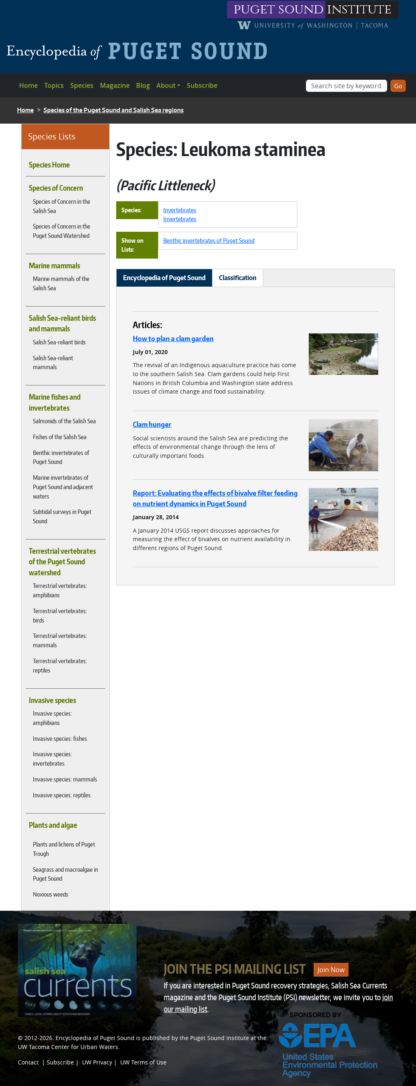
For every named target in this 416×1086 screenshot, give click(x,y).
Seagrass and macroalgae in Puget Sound (65, 874)
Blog (143, 85)
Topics (54, 85)
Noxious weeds (50, 894)
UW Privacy (97, 1062)
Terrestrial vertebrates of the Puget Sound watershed (62, 561)
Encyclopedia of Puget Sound (95, 1038)
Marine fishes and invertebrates (54, 402)
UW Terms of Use (143, 1062)
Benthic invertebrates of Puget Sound (61, 457)
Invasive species (52, 700)
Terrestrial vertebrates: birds (60, 615)
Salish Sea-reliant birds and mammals (62, 323)
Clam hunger (152, 424)
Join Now (331, 969)
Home (28, 85)
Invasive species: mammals (65, 779)
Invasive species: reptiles (62, 795)
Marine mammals (54, 265)
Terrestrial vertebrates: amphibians (60, 590)
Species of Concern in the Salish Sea (61, 206)
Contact (28, 1062)
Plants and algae (53, 824)
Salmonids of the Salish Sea (64, 421)
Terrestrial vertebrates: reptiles (60, 665)
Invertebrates (179, 209)
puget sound (279, 9)
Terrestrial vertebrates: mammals (60, 640)
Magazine (115, 85)
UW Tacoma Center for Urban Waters (68, 1047)
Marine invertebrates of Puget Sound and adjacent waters (63, 486)
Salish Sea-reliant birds (59, 342)
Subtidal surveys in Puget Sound (62, 516)
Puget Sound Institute (219, 1038)
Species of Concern (56, 187)
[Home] (140, 51)
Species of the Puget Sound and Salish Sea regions (113, 110)
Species (81, 85)
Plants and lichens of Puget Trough (64, 848)
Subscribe (202, 85)
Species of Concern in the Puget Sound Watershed (61, 230)
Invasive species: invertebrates (52, 758)
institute (359, 9)
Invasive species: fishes (60, 738)
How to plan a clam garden (173, 338)
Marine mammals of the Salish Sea (61, 283)
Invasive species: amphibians (52, 718)
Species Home (49, 164)
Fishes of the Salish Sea (60, 437)
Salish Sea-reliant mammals (53, 362)
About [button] (166, 85)
